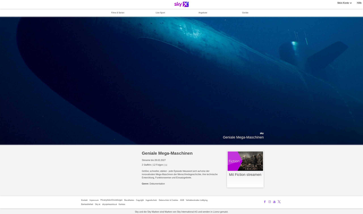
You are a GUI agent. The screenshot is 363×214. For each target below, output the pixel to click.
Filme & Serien (117, 12)
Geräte (245, 12)
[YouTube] (274, 201)
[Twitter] (279, 201)
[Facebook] (264, 201)
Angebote (203, 12)
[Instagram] (269, 201)
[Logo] (181, 4)
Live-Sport (160, 12)
